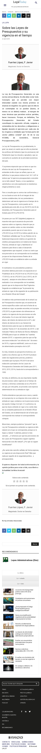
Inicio (4, 11)
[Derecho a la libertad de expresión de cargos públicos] (8, 625)
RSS (3, 724)
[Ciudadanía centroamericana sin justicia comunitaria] (8, 600)
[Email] (23, 16)
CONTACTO (6, 742)
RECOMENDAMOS (7, 727)
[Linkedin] (19, 16)
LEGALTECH (23, 696)
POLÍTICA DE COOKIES (18, 744)
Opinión (10, 11)
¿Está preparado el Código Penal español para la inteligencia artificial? (24, 608)
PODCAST (5, 703)
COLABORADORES (7, 711)
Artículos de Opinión (22, 11)
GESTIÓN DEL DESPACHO (27, 699)
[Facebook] (4, 16)
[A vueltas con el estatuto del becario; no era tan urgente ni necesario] (8, 659)
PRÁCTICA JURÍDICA (26, 693)
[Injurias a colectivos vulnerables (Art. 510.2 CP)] (8, 651)
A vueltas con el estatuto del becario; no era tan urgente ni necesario (25, 659)
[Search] (36, 683)
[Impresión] (28, 16)
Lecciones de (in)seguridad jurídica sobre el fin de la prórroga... (24, 591)
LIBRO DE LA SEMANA (8, 696)
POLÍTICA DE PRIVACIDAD (18, 746)
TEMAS (4, 689)
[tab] (20, 573)
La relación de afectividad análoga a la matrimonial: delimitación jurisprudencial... (24, 634)
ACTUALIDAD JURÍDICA (27, 689)
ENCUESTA (5, 693)
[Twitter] (9, 16)
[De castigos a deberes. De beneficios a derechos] (8, 668)
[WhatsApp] (14, 16)
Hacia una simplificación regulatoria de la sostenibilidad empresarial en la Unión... (25, 617)
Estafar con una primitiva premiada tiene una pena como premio (23, 642)
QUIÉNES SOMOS (27, 742)
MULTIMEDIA (6, 699)
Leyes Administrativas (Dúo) (24, 560)
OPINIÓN (23, 703)
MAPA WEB (6, 744)
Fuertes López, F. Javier (20, 62)
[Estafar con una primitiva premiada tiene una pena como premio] (8, 642)
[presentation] (20, 573)
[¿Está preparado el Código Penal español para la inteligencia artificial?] (8, 608)
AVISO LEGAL (15, 742)
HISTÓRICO (5, 721)
